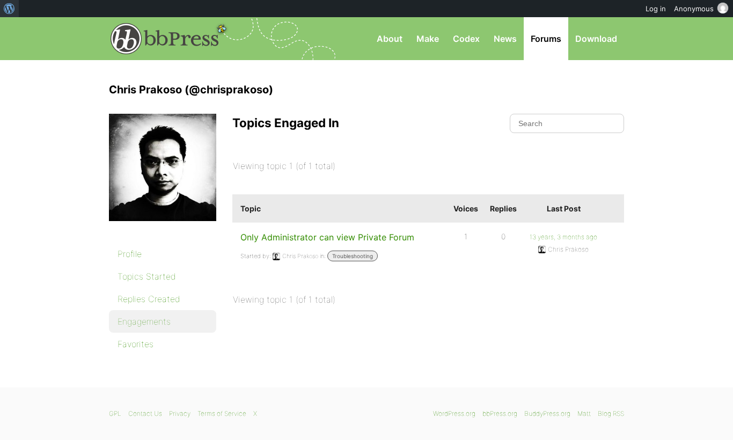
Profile (130, 253)
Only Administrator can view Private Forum (327, 237)
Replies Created (149, 299)
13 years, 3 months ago (563, 237)
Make (427, 38)
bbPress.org (165, 38)
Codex (466, 38)
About (389, 38)
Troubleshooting (352, 256)
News (505, 38)
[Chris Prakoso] (162, 228)
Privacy (179, 413)
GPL (115, 413)
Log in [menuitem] (656, 8)
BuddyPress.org (547, 413)
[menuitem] (9, 8)
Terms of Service (221, 413)
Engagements (144, 321)
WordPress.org (454, 413)
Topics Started (147, 276)
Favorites (135, 344)
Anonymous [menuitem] (694, 8)
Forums (546, 38)
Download (596, 38)
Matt (584, 413)
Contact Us (145, 413)
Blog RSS (611, 413)
